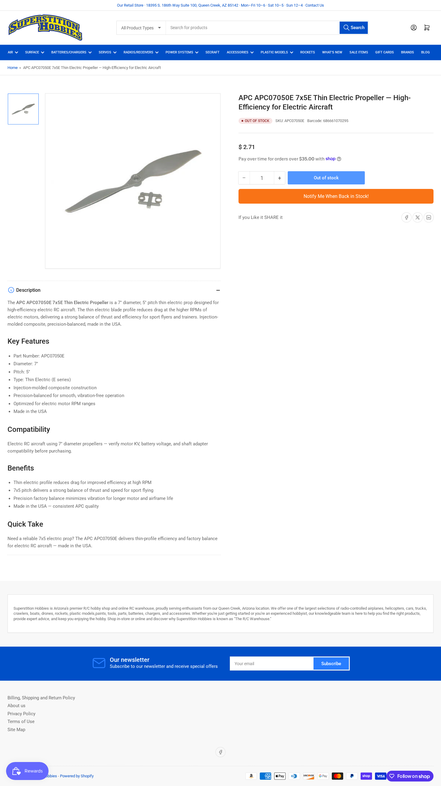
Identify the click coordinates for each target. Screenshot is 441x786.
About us (17, 705)
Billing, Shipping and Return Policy (41, 698)
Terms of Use (21, 721)
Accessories (237, 52)
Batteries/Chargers (68, 52)
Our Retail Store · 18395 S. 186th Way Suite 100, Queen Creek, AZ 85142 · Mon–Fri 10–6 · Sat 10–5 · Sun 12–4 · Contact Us (220, 5)
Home (13, 67)
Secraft (213, 52)
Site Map (16, 729)
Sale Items (359, 52)
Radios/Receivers (138, 52)
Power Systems (179, 52)
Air (10, 52)
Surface (32, 52)
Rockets (307, 52)
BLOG (425, 52)
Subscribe (331, 663)
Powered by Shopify (77, 776)
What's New (332, 52)
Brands (407, 52)
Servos (105, 52)
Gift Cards (384, 52)
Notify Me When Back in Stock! (336, 196)
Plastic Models (274, 52)
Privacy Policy (21, 713)
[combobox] (267, 28)
